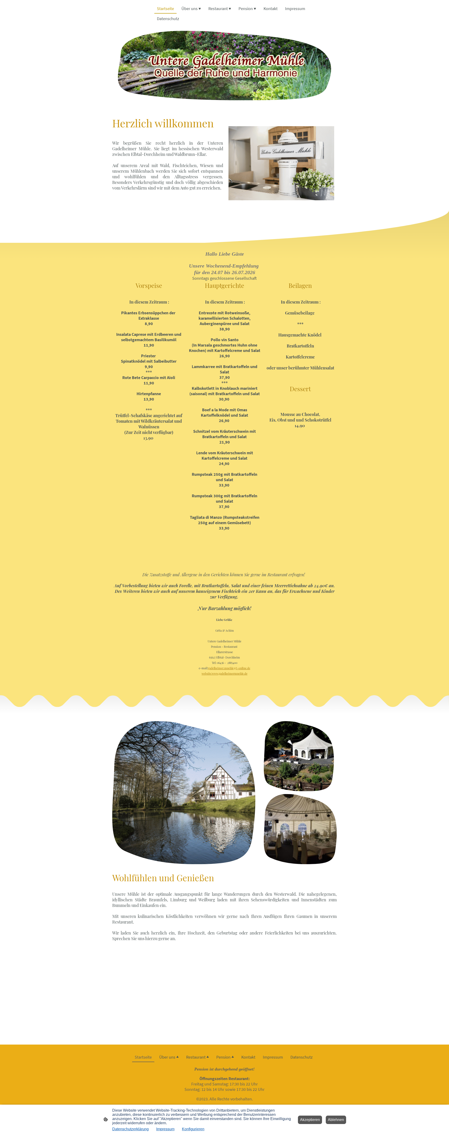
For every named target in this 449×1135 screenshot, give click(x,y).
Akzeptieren (310, 1120)
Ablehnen (336, 1120)
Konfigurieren (193, 1129)
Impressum (165, 1129)
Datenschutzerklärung (130, 1129)
